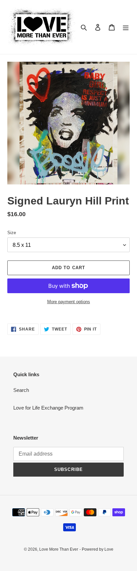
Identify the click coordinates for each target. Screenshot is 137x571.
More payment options (68, 301)
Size (11, 232)
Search (21, 390)
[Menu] (126, 27)
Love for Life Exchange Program (48, 408)
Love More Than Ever (58, 549)
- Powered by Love (96, 549)
